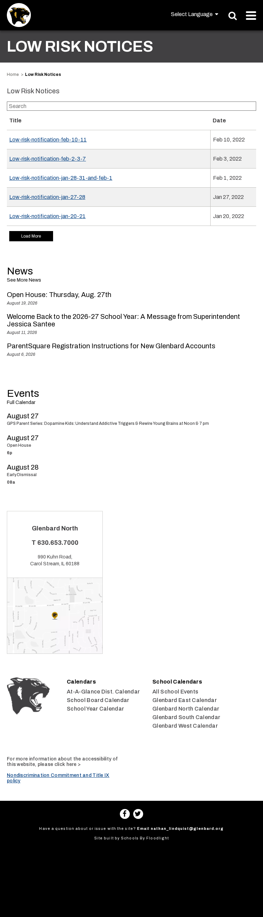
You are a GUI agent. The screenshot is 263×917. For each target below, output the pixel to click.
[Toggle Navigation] (251, 15)
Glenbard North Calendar (185, 709)
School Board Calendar (98, 700)
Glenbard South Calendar (186, 717)
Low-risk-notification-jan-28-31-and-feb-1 (60, 178)
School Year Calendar (95, 709)
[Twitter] (138, 814)
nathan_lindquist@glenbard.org (187, 828)
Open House (19, 445)
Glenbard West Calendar (185, 726)
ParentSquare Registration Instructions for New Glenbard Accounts (111, 346)
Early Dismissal (22, 474)
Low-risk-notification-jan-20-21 (47, 216)
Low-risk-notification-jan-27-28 (47, 197)
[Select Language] (194, 14)
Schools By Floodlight (145, 838)
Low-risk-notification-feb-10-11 (48, 140)
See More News (24, 280)
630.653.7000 (57, 542)
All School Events (175, 692)
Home (13, 74)
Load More (31, 236)
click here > (67, 764)
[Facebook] (125, 814)
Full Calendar (21, 402)
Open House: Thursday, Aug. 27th (59, 294)
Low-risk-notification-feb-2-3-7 (47, 159)
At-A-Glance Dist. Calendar (103, 692)
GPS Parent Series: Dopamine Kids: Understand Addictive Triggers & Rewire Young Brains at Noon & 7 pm (108, 423)
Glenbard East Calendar (184, 700)
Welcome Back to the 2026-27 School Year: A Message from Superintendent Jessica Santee (123, 320)
